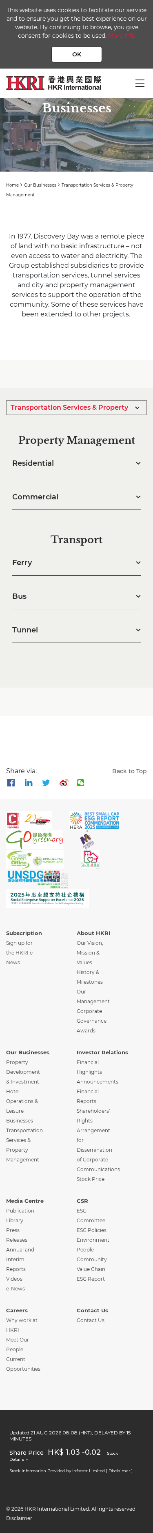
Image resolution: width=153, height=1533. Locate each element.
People (85, 1250)
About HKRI (93, 933)
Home (12, 185)
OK (76, 54)
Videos (14, 1279)
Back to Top (129, 771)
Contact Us (92, 1310)
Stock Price (90, 1179)
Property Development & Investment (23, 1072)
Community (92, 1259)
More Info (121, 35)
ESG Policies (91, 1230)
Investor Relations (102, 1052)
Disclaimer (19, 1518)
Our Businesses (40, 185)
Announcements (97, 1082)
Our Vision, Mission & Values (90, 952)
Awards (86, 1031)
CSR (82, 1201)
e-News (15, 1289)
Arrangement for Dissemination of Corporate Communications (98, 1149)
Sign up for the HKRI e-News (20, 952)
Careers (17, 1310)
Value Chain (91, 1269)
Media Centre (25, 1201)
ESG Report (91, 1279)
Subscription (24, 933)
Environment (93, 1240)
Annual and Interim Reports (20, 1259)
